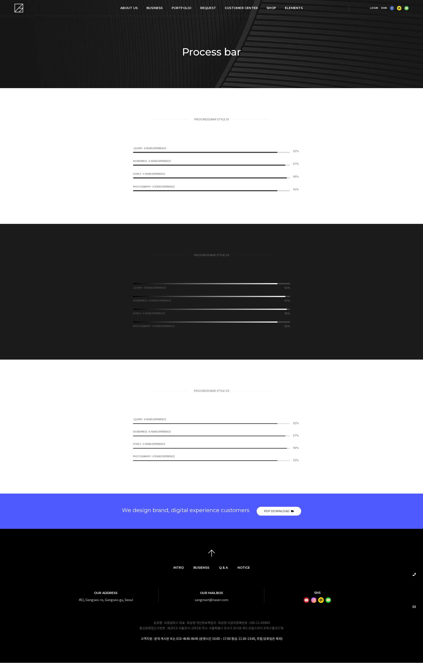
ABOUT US (129, 8)
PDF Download (277, 511)
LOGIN (374, 7)
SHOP (271, 8)
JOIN (384, 7)
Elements (294, 8)
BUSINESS (155, 8)
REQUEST (208, 8)
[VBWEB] (19, 8)
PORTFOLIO (181, 8)
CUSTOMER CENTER (241, 8)
